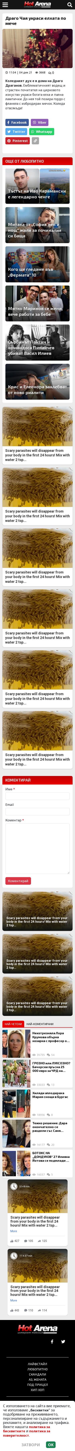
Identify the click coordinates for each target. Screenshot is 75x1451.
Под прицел (37, 1384)
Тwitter (19, 131)
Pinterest (20, 141)
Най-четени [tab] (13, 1024)
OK (51, 1444)
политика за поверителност (26, 1433)
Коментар (14, 820)
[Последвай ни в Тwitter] (63, 1341)
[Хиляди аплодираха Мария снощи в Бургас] (16, 1103)
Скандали (37, 1374)
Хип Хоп (37, 1390)
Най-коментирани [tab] (40, 1024)
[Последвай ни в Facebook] (52, 1341)
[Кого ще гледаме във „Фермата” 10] (37, 264)
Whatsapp (44, 131)
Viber (42, 122)
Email (9, 804)
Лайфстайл (37, 1364)
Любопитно (37, 1369)
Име (10, 789)
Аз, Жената (37, 1379)
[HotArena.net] (38, 1329)
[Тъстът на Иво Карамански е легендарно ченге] (37, 186)
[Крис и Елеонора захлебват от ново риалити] (37, 382)
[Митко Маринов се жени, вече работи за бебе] (37, 304)
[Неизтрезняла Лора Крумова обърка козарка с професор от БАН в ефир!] (16, 1044)
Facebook (19, 122)
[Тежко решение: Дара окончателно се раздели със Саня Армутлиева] (16, 1134)
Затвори (31, 1444)
